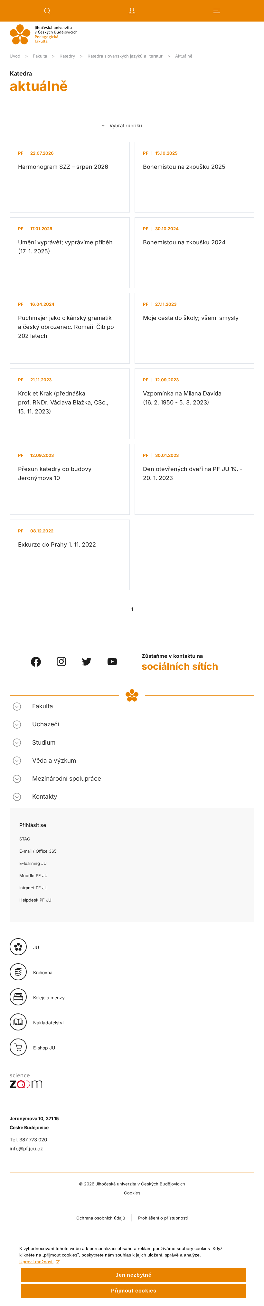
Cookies (132, 1192)
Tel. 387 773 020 (28, 1140)
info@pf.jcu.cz (26, 1149)
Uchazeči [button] (45, 724)
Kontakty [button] (44, 796)
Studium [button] (43, 742)
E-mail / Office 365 (38, 851)
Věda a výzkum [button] (54, 760)
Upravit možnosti (36, 1261)
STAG (24, 838)
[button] (47, 10)
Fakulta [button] (42, 706)
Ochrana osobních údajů (100, 1217)
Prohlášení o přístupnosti (163, 1217)
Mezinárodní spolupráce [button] (66, 778)
